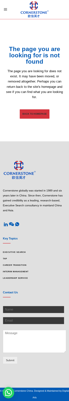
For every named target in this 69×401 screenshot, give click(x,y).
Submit (10, 360)
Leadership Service (15, 278)
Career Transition (14, 265)
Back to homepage (34, 114)
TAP (5, 259)
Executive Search (14, 252)
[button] (8, 392)
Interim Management (16, 272)
